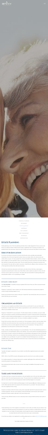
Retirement (24, 223)
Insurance (24, 228)
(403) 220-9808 (39, 416)
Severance (24, 235)
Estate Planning (24, 225)
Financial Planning (24, 220)
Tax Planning (24, 230)
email (45, 416)
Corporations (24, 238)
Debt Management (24, 233)
